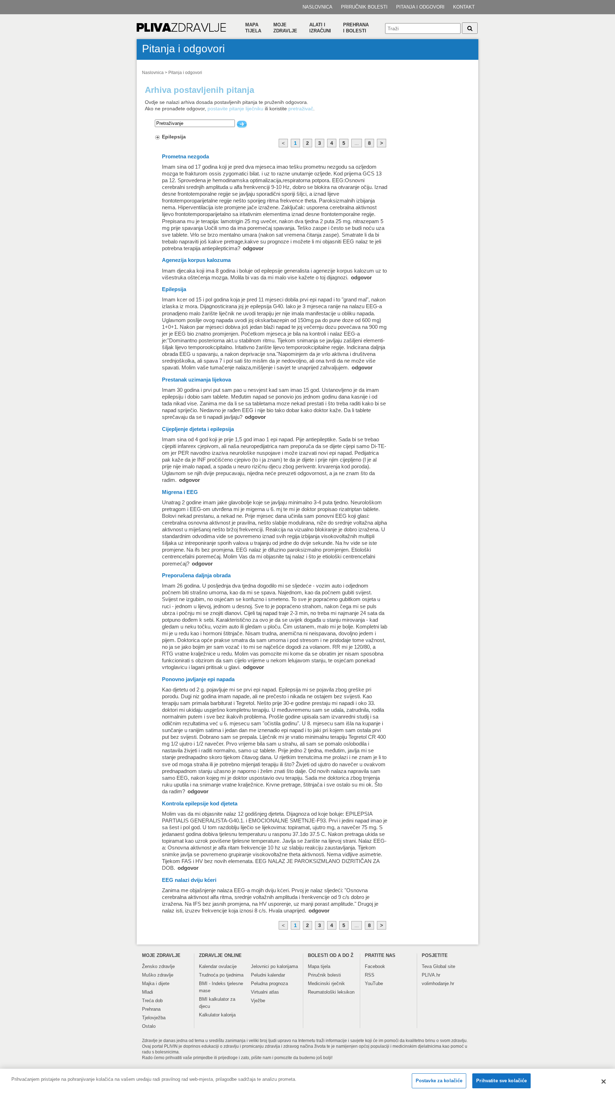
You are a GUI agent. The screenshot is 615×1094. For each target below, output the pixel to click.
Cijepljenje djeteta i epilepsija (198, 429)
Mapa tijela (253, 27)
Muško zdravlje (157, 975)
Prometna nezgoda (185, 156)
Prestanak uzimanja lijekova (196, 380)
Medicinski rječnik (326, 983)
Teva (427, 966)
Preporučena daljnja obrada (196, 575)
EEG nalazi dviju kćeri (189, 880)
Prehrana (151, 1009)
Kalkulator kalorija (217, 1014)
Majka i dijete (155, 983)
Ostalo (149, 1026)
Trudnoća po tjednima (221, 975)
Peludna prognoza (269, 983)
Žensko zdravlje (158, 966)
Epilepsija (174, 137)
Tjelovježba (153, 1017)
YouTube (374, 983)
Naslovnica (317, 7)
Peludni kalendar (268, 975)
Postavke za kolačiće (439, 1080)
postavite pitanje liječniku (235, 108)
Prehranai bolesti (356, 27)
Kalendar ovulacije (218, 966)
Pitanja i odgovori (420, 7)
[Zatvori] (603, 1081)
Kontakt (464, 7)
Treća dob (152, 1000)
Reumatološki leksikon (331, 992)
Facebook (375, 966)
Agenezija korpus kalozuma (196, 260)
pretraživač (300, 108)
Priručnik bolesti (364, 7)
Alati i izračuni (320, 27)
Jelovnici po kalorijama (274, 966)
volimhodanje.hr (438, 983)
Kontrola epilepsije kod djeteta (199, 803)
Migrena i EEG (180, 492)
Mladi (147, 992)
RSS (369, 975)
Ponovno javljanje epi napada (198, 679)
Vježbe (258, 1000)
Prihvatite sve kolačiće (501, 1080)
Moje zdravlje (285, 27)
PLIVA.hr (431, 975)
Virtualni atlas (265, 992)
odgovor (253, 248)
